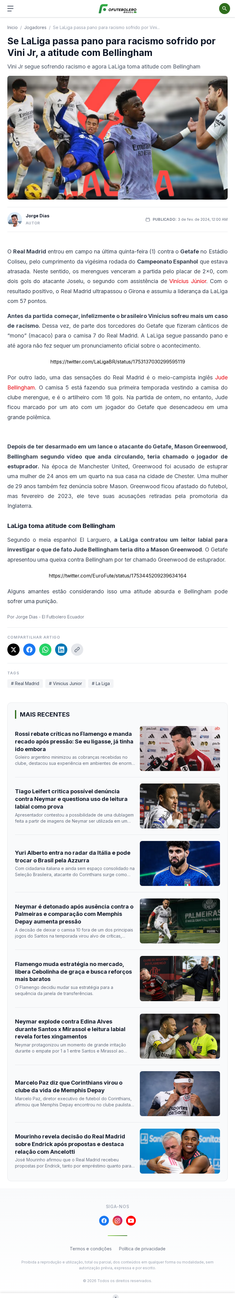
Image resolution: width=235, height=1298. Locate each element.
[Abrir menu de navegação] (10, 8)
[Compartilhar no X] (13, 649)
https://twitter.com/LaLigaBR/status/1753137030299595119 (117, 362)
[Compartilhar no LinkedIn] (61, 649)
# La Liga (101, 683)
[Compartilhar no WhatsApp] (45, 649)
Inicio (12, 27)
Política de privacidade (142, 1248)
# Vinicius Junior (65, 683)
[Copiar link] (77, 649)
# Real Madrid (25, 683)
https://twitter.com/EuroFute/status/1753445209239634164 (118, 576)
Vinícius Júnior (187, 281)
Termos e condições (91, 1248)
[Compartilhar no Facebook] (29, 649)
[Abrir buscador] (224, 8)
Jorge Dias (38, 215)
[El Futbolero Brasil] (117, 9)
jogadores (35, 27)
